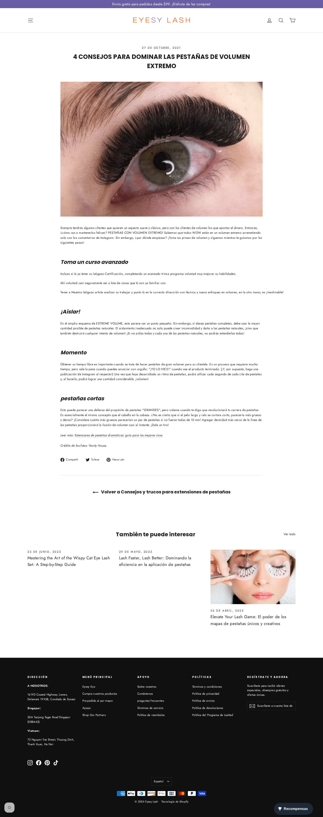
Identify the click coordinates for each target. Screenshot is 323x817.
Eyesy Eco (88, 687)
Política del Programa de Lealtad (212, 715)
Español (158, 781)
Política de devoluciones (207, 708)
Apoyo (86, 708)
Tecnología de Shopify (175, 802)
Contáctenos (145, 694)
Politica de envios (203, 701)
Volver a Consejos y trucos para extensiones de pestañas (165, 492)
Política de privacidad (205, 694)
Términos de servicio (150, 708)
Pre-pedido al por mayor (97, 701)
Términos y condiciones (207, 687)
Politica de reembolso (151, 715)
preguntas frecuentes (150, 701)
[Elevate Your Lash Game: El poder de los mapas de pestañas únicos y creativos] (253, 577)
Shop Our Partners (94, 715)
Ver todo (290, 534)
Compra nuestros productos (99, 694)
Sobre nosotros (146, 687)
